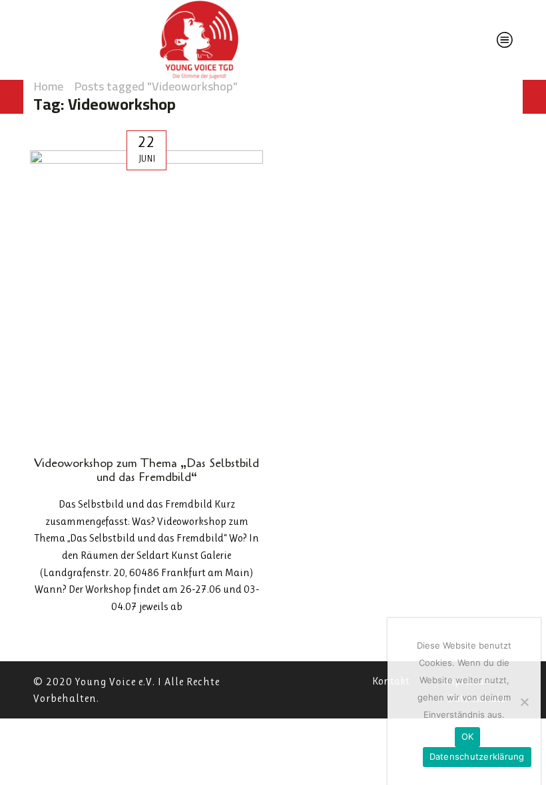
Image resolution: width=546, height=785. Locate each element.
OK (467, 736)
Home (48, 86)
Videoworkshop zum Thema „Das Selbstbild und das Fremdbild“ (146, 470)
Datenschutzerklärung (477, 756)
